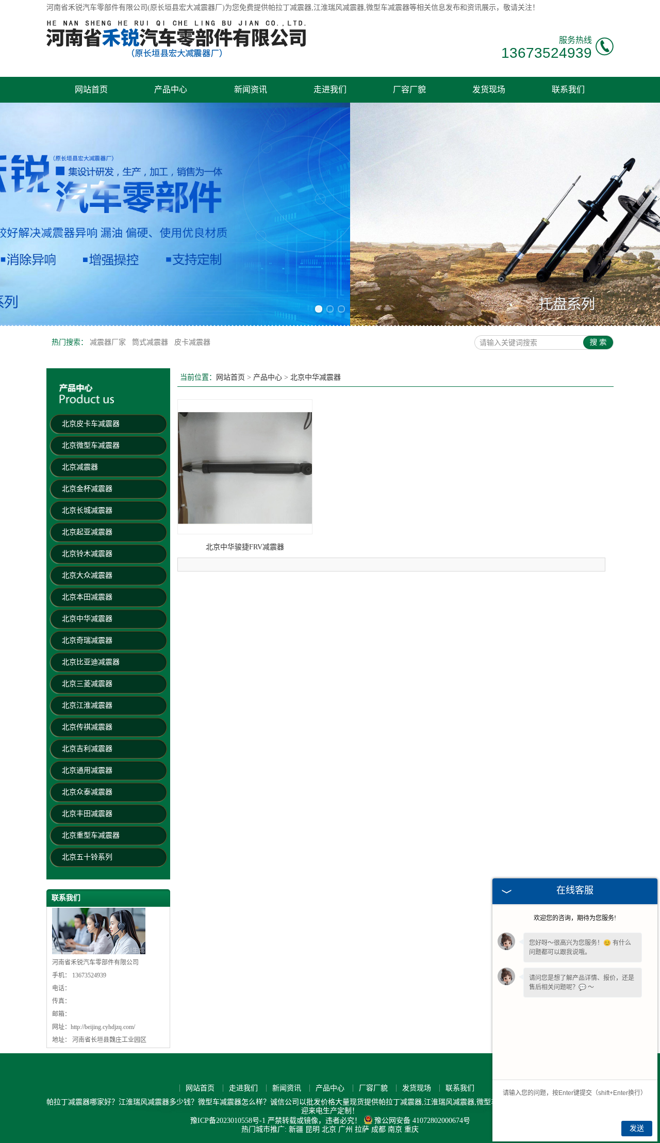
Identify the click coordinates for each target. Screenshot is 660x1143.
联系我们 (568, 89)
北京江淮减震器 (87, 705)
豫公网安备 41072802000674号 (422, 1120)
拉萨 (362, 1129)
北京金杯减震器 (87, 489)
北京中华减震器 (87, 619)
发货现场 (488, 89)
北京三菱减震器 (87, 684)
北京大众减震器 (87, 575)
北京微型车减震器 (91, 445)
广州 (345, 1129)
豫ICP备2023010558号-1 (228, 1120)
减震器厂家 (109, 342)
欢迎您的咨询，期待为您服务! (575, 918)
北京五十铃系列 (87, 857)
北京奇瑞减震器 (87, 640)
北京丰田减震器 (87, 814)
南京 (395, 1129)
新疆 (296, 1129)
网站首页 (91, 89)
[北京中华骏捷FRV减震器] (244, 532)
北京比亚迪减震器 (91, 662)
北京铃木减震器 (87, 554)
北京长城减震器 (87, 510)
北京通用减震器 (87, 770)
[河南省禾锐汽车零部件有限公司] (177, 55)
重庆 (411, 1129)
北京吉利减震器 (87, 749)
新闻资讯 (250, 89)
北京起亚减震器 (87, 532)
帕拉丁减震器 (289, 7)
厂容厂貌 (409, 89)
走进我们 (330, 89)
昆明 (312, 1129)
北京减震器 (80, 467)
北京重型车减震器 (91, 835)
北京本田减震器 (87, 597)
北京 (329, 1129)
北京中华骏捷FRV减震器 (245, 547)
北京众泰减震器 (87, 792)
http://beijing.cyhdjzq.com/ (103, 1027)
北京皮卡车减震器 (91, 424)
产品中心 (170, 89)
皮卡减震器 (192, 342)
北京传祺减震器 (87, 727)
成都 (378, 1129)
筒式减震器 (151, 342)
